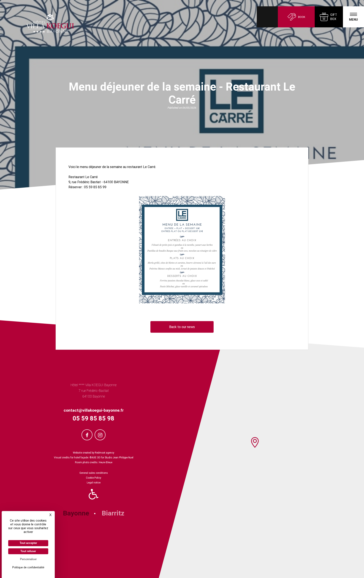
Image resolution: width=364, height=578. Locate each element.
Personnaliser (28, 559)
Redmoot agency (104, 452)
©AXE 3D (94, 457)
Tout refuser (28, 551)
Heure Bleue (105, 462)
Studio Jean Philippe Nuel (119, 457)
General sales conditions (93, 472)
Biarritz (113, 513)
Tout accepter (28, 543)
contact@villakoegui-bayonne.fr (94, 410)
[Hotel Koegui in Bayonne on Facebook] (87, 434)
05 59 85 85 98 (93, 418)
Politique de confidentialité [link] (28, 567)
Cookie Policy (93, 477)
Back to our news (182, 327)
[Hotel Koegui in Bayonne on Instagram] (100, 434)
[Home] (37, 23)
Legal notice (93, 482)
